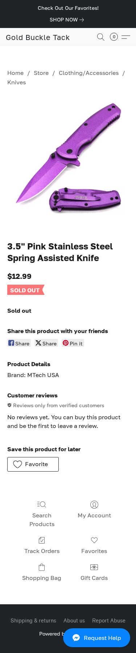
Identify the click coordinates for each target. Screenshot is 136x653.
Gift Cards (94, 577)
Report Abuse (108, 621)
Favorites (94, 550)
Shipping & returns (33, 621)
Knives (16, 82)
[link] (68, 19)
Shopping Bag (41, 577)
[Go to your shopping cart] (116, 37)
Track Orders (41, 550)
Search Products (41, 520)
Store (41, 72)
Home (15, 72)
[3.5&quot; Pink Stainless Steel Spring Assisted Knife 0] (68, 162)
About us (74, 621)
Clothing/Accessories (89, 72)
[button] (68, 637)
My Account (94, 515)
